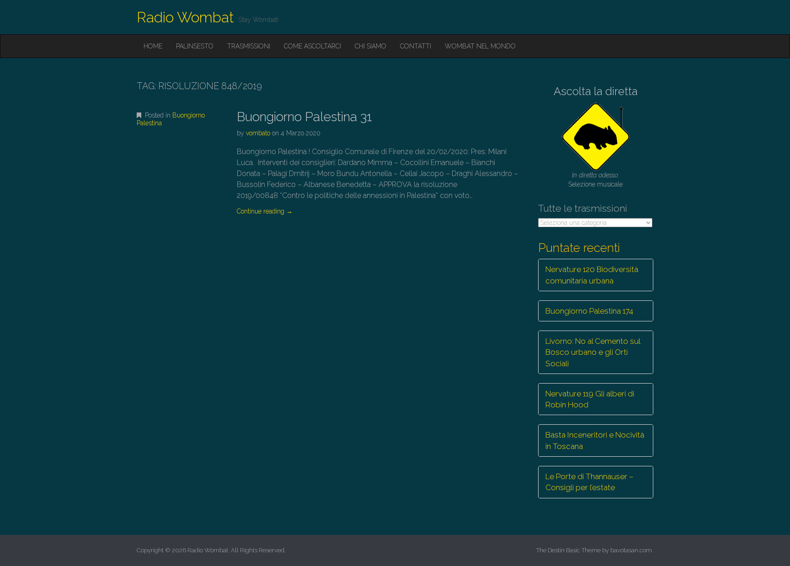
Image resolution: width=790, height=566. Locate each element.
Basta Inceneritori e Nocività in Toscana (594, 440)
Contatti (415, 46)
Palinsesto (195, 46)
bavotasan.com (631, 550)
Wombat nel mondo (480, 46)
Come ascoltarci (312, 46)
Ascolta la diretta (596, 91)
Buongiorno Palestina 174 (589, 310)
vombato (258, 133)
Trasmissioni (248, 46)
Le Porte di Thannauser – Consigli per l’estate (589, 482)
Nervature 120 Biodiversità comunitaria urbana (591, 275)
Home (153, 46)
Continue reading (265, 211)
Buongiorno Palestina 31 (304, 116)
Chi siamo (370, 46)
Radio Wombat (185, 17)
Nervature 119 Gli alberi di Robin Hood (589, 399)
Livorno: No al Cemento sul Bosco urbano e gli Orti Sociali (593, 352)
